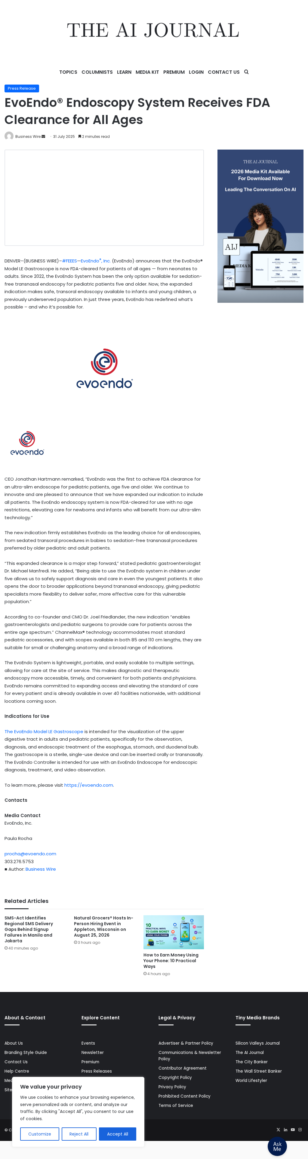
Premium (174, 72)
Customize (39, 1134)
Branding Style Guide (26, 1052)
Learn (124, 72)
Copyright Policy (175, 1077)
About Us (14, 1043)
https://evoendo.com (88, 785)
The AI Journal (250, 1052)
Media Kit (147, 72)
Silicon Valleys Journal (258, 1043)
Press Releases (97, 1071)
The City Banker (252, 1062)
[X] (278, 1129)
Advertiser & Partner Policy (186, 1043)
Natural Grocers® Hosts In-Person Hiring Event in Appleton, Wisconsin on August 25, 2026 (103, 926)
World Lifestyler (251, 1080)
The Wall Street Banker (259, 1071)
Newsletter (93, 1052)
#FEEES (69, 261)
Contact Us (224, 72)
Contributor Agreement (183, 1068)
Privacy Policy (172, 1087)
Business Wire (28, 136)
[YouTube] (292, 1129)
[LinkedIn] (285, 1129)
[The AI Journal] (154, 31)
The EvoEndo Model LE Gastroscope (44, 731)
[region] (78, 1112)
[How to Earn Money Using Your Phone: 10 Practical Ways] (173, 932)
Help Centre (17, 1071)
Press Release (22, 88)
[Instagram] (299, 1129)
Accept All (117, 1134)
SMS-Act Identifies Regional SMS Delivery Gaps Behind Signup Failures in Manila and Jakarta (29, 929)
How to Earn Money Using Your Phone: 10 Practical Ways (171, 960)
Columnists (97, 72)
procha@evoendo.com (30, 854)
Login (196, 72)
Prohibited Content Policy (185, 1096)
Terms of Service (176, 1105)
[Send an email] (43, 136)
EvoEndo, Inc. (96, 261)
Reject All (78, 1134)
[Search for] (246, 72)
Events (88, 1043)
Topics (68, 72)
